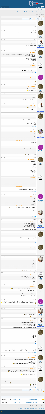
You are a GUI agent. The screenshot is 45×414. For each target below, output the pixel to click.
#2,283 (2, 39)
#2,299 (2, 245)
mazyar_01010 (40, 45)
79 (30, 18)
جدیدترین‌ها (38, 7)
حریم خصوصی (7, 411)
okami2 (40, 69)
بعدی (24, 18)
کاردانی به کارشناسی (16, 399)
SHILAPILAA (40, 81)
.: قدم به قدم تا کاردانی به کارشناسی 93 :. (30, 402)
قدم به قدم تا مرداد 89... (33, 399)
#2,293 (2, 157)
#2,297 (2, 219)
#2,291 (2, 129)
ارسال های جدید (42, 9)
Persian (42, 411)
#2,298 (2, 231)
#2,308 (2, 355)
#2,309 (2, 366)
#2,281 (2, 21)
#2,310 (2, 377)
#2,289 (2, 103)
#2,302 (2, 284)
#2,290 (2, 113)
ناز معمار (40, 27)
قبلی (42, 18)
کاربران (32, 7)
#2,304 (2, 308)
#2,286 (2, 75)
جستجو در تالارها (36, 9)
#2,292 (2, 145)
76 (35, 18)
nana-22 (42, 14)
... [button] (39, 18)
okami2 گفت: (33, 52)
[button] (35, 7)
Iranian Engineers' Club (22, 413)
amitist (40, 216)
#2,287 (2, 84)
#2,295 (2, 194)
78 (32, 18)
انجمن (42, 7)
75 (37, 18)
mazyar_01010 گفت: (32, 23)
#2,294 (2, 175)
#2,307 (2, 346)
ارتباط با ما (16, 411)
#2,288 (2, 93)
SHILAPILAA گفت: (32, 286)
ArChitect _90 (40, 135)
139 (26, 18)
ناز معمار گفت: (33, 42)
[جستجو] (2, 7)
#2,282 (2, 30)
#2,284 (2, 50)
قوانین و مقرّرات (12, 411)
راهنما (3, 411)
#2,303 (2, 299)
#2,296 (2, 210)
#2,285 (2, 63)
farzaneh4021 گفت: (32, 159)
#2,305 (2, 318)
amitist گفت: (33, 247)
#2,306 (2, 329)
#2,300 (2, 256)
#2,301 (2, 272)
